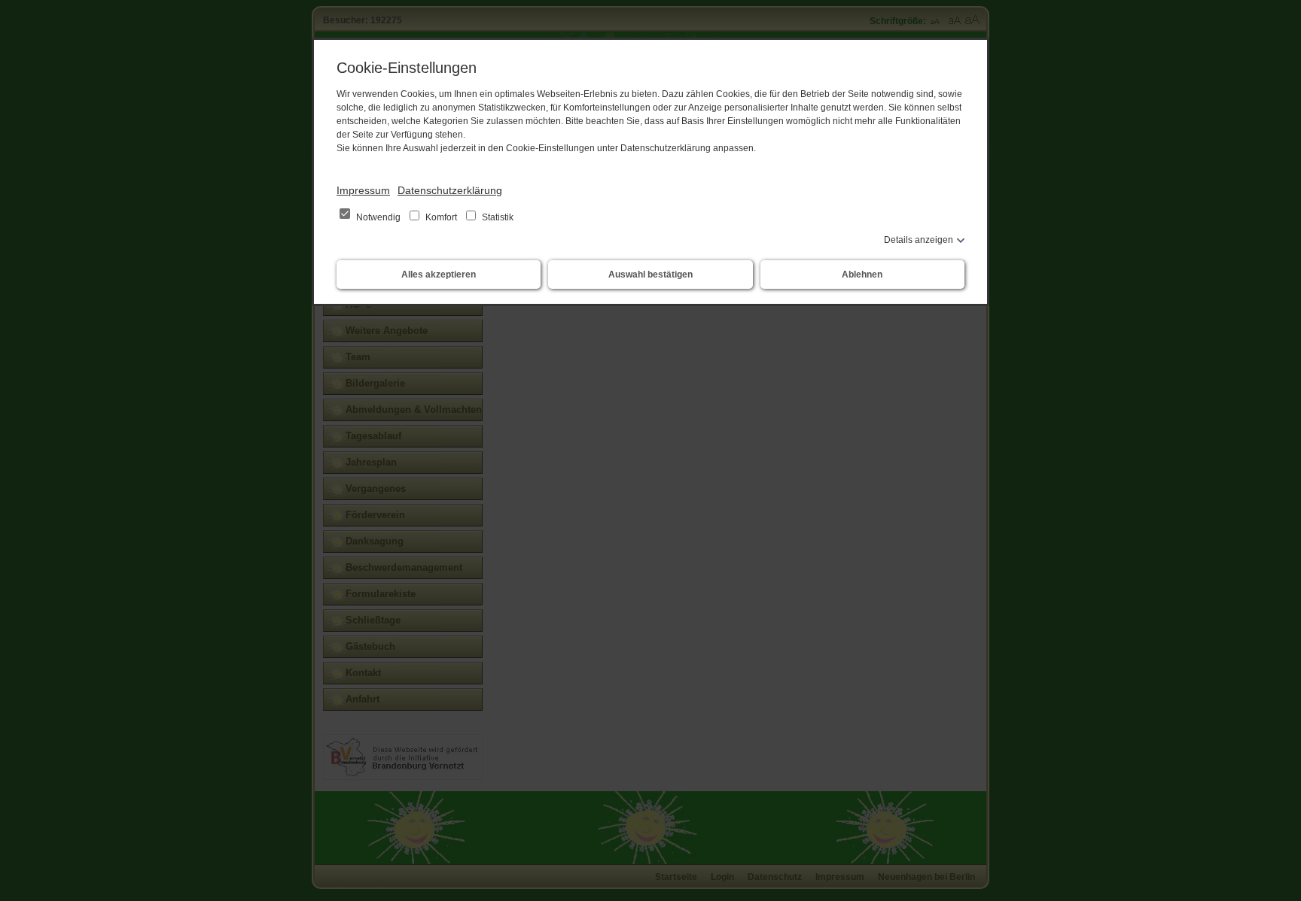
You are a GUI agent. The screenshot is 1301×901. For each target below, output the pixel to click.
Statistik (496, 217)
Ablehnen (862, 274)
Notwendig (378, 217)
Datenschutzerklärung (450, 190)
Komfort (441, 217)
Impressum (363, 190)
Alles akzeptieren (438, 274)
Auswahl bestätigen (650, 274)
